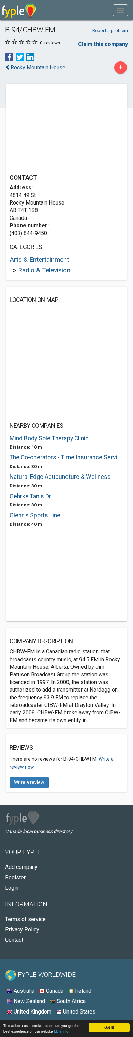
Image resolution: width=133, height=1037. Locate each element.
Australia (23, 991)
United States (78, 1011)
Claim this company (103, 44)
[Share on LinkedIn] (30, 57)
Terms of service (25, 919)
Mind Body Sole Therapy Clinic (49, 438)
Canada (54, 991)
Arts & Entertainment (39, 259)
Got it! (109, 1027)
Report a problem (110, 30)
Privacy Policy (22, 929)
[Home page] (19, 10)
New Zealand (28, 1001)
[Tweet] (20, 57)
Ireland (82, 991)
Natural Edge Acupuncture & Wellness (60, 476)
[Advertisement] (61, 129)
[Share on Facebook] (9, 57)
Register (15, 877)
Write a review (29, 782)
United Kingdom (31, 1011)
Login (11, 888)
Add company (21, 867)
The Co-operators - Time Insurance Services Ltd (66, 457)
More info (61, 1031)
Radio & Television (44, 270)
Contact (14, 940)
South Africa (70, 1001)
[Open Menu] (120, 10)
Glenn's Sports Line (35, 515)
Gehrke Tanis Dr (30, 496)
